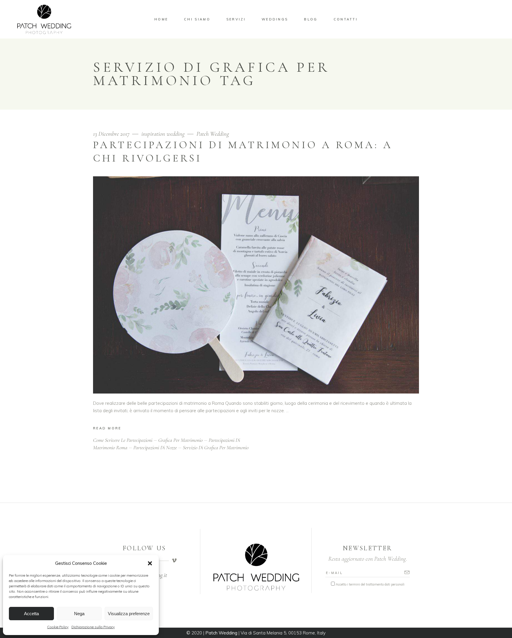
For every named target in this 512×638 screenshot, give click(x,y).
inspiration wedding (163, 133)
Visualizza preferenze (129, 613)
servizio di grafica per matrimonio (216, 447)
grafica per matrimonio (180, 440)
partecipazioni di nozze (155, 447)
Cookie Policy (57, 627)
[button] (150, 563)
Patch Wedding (212, 133)
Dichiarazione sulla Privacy (93, 627)
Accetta (31, 613)
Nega (79, 613)
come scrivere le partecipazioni (122, 440)
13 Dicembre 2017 (112, 133)
